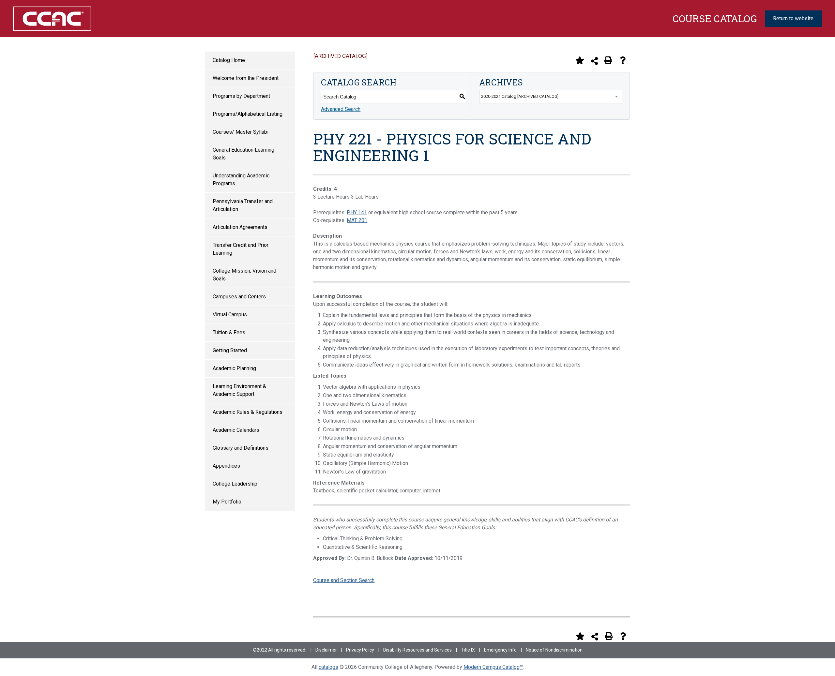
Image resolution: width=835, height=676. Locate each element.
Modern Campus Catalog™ (493, 667)
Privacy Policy (360, 650)
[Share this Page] (594, 61)
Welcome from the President (246, 78)
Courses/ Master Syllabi (240, 132)
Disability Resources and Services (417, 650)
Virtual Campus (230, 314)
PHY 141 (357, 212)
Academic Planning (234, 368)
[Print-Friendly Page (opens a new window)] (608, 60)
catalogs (328, 667)
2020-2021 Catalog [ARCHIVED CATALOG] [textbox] (519, 96)
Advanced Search (340, 109)
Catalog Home (229, 60)
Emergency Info (500, 650)
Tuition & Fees (229, 332)
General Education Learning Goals (243, 154)
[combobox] (550, 96)
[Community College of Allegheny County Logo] (74, 19)
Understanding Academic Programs (241, 180)
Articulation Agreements (240, 227)
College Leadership (235, 484)
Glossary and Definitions (240, 448)
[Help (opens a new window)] (622, 60)
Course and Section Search (343, 580)
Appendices (226, 466)
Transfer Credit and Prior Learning (240, 249)
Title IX (468, 650)
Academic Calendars (236, 430)
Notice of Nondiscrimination (554, 650)
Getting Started (230, 350)
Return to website (793, 18)
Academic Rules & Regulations (247, 412)
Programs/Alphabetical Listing (247, 114)
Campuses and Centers (239, 296)
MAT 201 (357, 220)
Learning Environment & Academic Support (239, 390)
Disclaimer (326, 650)
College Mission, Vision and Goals (244, 275)
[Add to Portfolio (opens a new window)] (579, 60)
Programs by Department (241, 96)
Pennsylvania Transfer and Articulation (243, 205)
